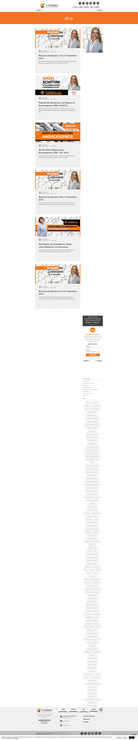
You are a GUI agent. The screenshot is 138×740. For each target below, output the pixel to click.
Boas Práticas (93, 431)
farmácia (87, 677)
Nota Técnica (96, 567)
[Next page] (64, 311)
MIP (96, 551)
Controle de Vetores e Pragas (92, 450)
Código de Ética (90, 459)
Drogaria (90, 488)
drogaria (98, 674)
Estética (97, 497)
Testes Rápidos (97, 652)
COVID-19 (95, 437)
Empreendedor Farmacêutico (92, 491)
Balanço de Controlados (92, 428)
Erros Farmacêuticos (93, 494)
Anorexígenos (87, 406)
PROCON (90, 573)
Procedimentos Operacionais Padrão (93, 589)
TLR (88, 642)
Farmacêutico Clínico (93, 507)
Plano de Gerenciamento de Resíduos (93, 579)
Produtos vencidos (92, 601)
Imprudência (96, 532)
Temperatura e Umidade (92, 649)
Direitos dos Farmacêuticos (93, 478)
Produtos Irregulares (93, 595)
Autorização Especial (93, 415)
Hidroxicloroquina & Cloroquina (93, 529)
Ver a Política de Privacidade (11, 738)
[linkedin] (94, 3)
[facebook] (79, 3)
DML (93, 462)
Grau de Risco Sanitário (92, 526)
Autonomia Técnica (92, 412)
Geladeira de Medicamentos (92, 522)
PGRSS (92, 570)
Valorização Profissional (92, 661)
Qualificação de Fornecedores (92, 611)
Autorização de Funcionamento (93, 418)
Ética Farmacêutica (92, 705)
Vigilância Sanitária (93, 664)
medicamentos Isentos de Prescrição (93, 683)
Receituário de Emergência (93, 620)
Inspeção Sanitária (92, 538)
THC (99, 639)
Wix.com (50, 734)
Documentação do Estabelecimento (92, 485)
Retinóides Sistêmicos (90, 627)
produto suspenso (92, 693)
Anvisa (87, 409)
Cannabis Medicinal (93, 440)
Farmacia (93, 503)
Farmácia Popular (96, 513)
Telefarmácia (92, 646)
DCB (97, 459)
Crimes (97, 453)
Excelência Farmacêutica (92, 500)
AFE (88, 402)
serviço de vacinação (90, 699)
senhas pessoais (93, 696)
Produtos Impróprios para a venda (92, 592)
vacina (98, 699)
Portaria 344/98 (96, 582)
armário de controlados (92, 668)
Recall (97, 617)
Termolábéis (88, 652)
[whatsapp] (90, 3)
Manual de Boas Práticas (92, 554)
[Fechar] (136, 737)
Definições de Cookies (122, 737)
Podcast (87, 582)
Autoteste (90, 421)
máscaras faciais (93, 687)
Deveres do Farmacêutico (93, 469)
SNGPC (89, 630)
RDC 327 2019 (88, 614)
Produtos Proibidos (92, 598)
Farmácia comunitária (92, 516)
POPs (99, 570)
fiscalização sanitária (96, 677)
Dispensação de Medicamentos (93, 481)
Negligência (88, 567)
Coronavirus (89, 453)
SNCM (98, 627)
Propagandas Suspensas (92, 608)
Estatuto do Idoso (89, 497)
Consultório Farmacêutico (93, 447)
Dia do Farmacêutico (93, 475)
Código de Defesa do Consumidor (92, 456)
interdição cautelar (92, 680)
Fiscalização (90, 519)
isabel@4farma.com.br (67, 725)
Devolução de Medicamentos (92, 472)
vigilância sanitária (92, 702)
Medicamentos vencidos (92, 560)
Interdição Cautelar (90, 541)
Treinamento (92, 655)
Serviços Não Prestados (92, 636)
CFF (89, 437)
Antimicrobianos (97, 406)
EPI (96, 488)
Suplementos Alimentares (90, 639)
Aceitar (131, 737)
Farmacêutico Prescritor (92, 510)
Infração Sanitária (92, 535)
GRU (97, 519)
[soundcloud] (97, 3)
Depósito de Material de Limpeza (93, 466)
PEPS (87, 570)
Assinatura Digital (96, 409)
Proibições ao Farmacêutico (92, 604)
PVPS (96, 573)
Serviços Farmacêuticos (92, 633)
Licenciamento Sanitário (92, 548)
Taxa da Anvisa (95, 642)
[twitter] (87, 3)
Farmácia (88, 513)
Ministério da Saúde (93, 563)
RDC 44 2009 (97, 614)
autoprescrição (93, 671)
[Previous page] (51, 311)
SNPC (96, 630)
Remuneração (89, 623)
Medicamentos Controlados (92, 557)
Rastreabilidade (90, 617)
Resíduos (97, 623)
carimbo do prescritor (89, 674)
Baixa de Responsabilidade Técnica (92, 425)
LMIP (98, 541)
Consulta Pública (92, 443)
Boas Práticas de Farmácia (93, 434)
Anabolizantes (95, 402)
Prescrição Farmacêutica (92, 586)
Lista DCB (90, 551)
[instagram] (83, 3)
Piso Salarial (92, 576)
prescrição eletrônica (93, 690)
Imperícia (88, 532)
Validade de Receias (92, 658)
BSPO (96, 421)
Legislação (92, 544)
